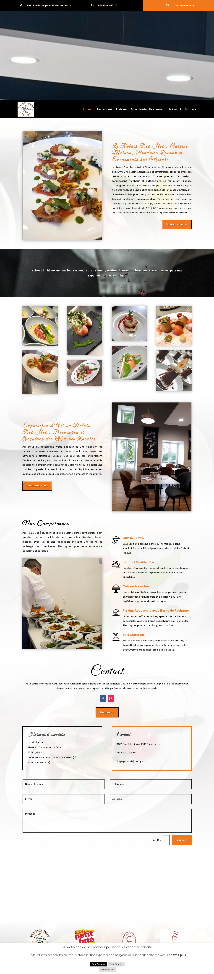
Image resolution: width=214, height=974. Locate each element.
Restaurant (104, 109)
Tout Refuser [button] (116, 964)
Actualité (174, 109)
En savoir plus (176, 955)
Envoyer (182, 839)
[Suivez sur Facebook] (103, 698)
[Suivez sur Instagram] (111, 698)
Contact (190, 109)
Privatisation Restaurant (148, 109)
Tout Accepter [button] (98, 964)
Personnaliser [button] (107, 969)
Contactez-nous (177, 224)
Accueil (88, 109)
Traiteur (121, 109)
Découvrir (107, 712)
